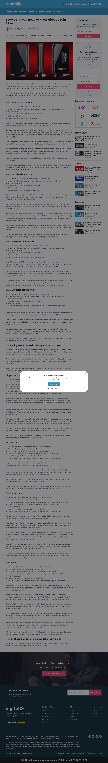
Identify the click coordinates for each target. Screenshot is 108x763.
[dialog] (54, 381)
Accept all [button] (54, 384)
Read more (63, 379)
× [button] (85, 373)
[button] (54, 389)
